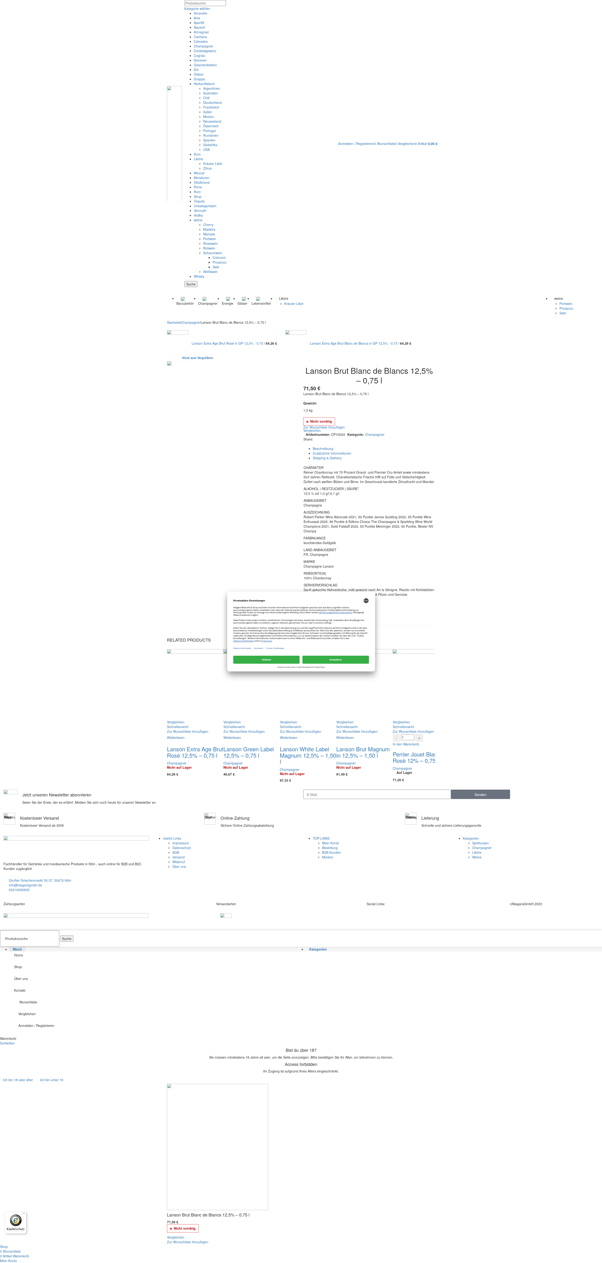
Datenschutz (181, 847)
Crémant (219, 257)
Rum (197, 191)
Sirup (198, 196)
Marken (327, 857)
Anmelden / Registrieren (36, 1025)
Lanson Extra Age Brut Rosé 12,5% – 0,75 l (195, 752)
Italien (207, 111)
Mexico (208, 116)
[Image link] (76, 920)
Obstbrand (202, 182)
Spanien (209, 140)
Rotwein (209, 248)
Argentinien (211, 88)
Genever (200, 60)
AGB (175, 852)
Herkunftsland (204, 83)
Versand (178, 857)
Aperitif (199, 22)
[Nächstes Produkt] (287, 327)
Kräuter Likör (212, 163)
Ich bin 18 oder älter (18, 1079)
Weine (477, 857)
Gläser (199, 74)
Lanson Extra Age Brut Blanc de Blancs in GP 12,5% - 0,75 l (355, 343)
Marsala (209, 234)
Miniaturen (202, 177)
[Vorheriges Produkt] (169, 327)
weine (198, 220)
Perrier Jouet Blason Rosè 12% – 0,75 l (418, 757)
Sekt (216, 267)
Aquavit (199, 27)
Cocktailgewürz (205, 50)
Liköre (198, 158)
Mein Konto (330, 843)
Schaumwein (212, 252)
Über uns (179, 866)
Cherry (208, 224)
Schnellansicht (177, 726)
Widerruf (178, 861)
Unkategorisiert (205, 205)
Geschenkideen (205, 64)
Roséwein (210, 243)
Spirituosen (480, 843)
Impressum (180, 843)
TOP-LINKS (321, 838)
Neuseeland (212, 121)
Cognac (199, 55)
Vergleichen (27, 1013)
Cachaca (200, 36)
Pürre (198, 187)
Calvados (201, 41)
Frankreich (211, 107)
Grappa (199, 79)
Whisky (199, 276)
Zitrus (207, 168)
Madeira (209, 229)
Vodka (198, 215)
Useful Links (172, 838)
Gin (196, 69)
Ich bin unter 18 (51, 1079)
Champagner (203, 46)
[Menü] (24, 1214)
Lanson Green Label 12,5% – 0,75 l (248, 752)
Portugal (209, 130)
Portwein (209, 238)
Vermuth (200, 210)
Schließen (7, 1043)
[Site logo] (174, 143)
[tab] (374, 448)
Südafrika (210, 144)
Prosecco (219, 262)
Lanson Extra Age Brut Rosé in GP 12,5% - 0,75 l (229, 343)
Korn (197, 154)
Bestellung (330, 847)
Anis (197, 18)
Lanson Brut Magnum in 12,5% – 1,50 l (363, 752)
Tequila (199, 201)
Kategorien (471, 838)
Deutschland (212, 102)
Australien (210, 93)
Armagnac (201, 32)
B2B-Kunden (331, 852)
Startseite (174, 322)
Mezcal (199, 173)
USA (206, 149)
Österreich (211, 126)
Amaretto (200, 13)
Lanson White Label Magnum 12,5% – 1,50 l (308, 755)
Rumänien (210, 135)
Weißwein (210, 271)
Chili (206, 97)
